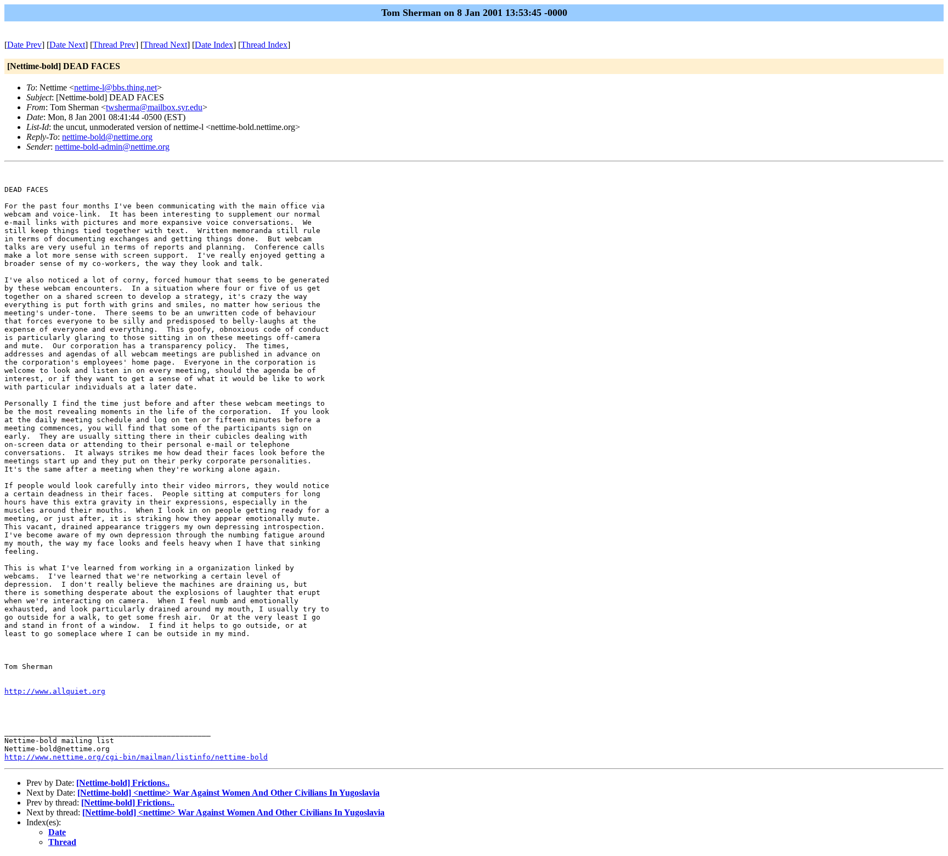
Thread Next (165, 44)
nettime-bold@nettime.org (107, 136)
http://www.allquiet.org (54, 691)
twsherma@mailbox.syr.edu (154, 107)
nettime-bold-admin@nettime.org (112, 146)
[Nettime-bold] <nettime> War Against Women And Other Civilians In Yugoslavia (228, 792)
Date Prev (24, 44)
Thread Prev (114, 44)
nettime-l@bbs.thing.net (115, 87)
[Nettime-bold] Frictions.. (123, 782)
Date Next (67, 44)
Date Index (214, 44)
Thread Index (264, 44)
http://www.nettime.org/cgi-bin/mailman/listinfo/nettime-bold (136, 757)
